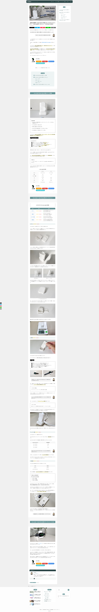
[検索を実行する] (68, 590)
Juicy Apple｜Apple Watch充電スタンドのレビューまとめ (42, 84)
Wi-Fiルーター (46, 592)
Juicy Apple (37, 58)
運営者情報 (51, 609)
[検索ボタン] (71, 1)
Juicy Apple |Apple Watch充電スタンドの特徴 (41, 75)
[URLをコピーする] (53, 27)
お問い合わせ (48, 609)
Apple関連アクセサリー (33, 582)
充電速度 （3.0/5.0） (37, 82)
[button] (31, 27)
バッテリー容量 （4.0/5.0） (38, 81)
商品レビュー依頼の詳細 (43, 609)
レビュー (38, 582)
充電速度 (33, 219)
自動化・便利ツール (47, 598)
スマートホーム (47, 595)
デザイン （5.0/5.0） (37, 78)
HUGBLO (29, 1)
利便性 (33, 214)
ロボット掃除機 (46, 597)
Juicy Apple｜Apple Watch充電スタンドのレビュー (41, 77)
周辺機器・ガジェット (48, 601)
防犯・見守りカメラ (47, 596)
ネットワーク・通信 (48, 591)
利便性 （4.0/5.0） (63, 15)
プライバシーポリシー (56, 609)
